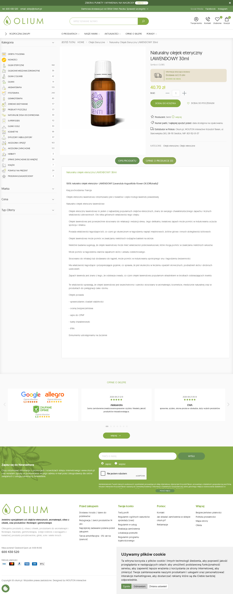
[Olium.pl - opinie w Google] (31, 397)
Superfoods (14, 120)
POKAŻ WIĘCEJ (165, 491)
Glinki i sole (13, 126)
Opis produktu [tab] (127, 160)
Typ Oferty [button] (8, 210)
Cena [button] (5, 199)
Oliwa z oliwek (15, 76)
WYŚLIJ (191, 456)
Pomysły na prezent (18, 170)
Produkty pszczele (17, 109)
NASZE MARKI (90, 33)
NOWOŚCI (12, 59)
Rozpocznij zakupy (20, 33)
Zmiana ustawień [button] (158, 586)
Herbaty (12, 154)
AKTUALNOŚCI (111, 33)
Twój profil (123, 512)
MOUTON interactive (76, 580)
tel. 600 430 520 (10, 8)
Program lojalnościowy (20, 176)
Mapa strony (202, 521)
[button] (196, 21)
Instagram (222, 8)
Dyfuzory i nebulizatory (20, 137)
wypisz (122, 464)
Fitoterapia (13, 93)
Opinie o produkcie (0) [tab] (159, 160)
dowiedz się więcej (173, 79)
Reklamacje (162, 524)
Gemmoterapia (15, 98)
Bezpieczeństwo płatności (208, 512)
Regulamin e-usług (127, 524)
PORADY (151, 33)
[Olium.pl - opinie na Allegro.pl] (55, 397)
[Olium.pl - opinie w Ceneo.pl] (43, 412)
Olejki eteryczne (16, 65)
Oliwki (11, 81)
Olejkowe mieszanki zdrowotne (24, 70)
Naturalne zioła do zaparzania (23, 115)
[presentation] (5, 404)
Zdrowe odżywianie (18, 104)
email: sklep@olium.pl (31, 8)
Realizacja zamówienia (129, 528)
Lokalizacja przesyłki (128, 532)
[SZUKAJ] (143, 21)
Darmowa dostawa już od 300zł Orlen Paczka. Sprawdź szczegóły (113, 8)
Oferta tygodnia (16, 54)
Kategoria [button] (7, 42)
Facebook (211, 8)
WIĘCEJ (140, 3)
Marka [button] (5, 188)
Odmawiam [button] (140, 586)
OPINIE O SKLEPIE (134, 33)
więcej (178, 117)
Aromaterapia (15, 87)
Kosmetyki (13, 131)
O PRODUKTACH (69, 33)
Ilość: (152, 93)
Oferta (199, 525)
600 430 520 (10, 552)
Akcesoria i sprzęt (17, 142)
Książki (11, 165)
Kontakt (160, 512)
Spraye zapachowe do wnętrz (23, 159)
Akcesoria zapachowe (19, 148)
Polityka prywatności (206, 516)
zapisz (108, 464)
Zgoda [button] (126, 586)
